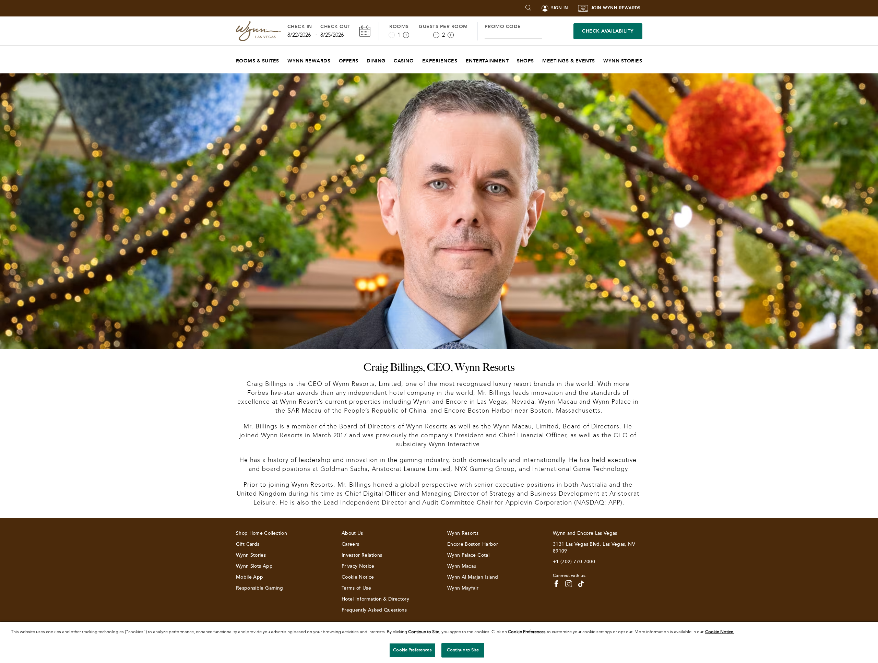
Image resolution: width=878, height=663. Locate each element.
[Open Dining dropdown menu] (390, 59)
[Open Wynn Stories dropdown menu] (646, 59)
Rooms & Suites (257, 61)
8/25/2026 (332, 35)
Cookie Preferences (412, 650)
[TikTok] (581, 583)
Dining (376, 61)
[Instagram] (568, 583)
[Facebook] (556, 583)
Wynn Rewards (308, 61)
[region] (439, 642)
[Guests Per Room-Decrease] (436, 35)
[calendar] (365, 31)
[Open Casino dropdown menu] (418, 59)
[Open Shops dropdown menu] (538, 59)
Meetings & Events (568, 61)
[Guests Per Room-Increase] (451, 35)
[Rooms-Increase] (406, 35)
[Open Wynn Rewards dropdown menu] (334, 59)
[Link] (258, 31)
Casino (404, 61)
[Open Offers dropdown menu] (362, 59)
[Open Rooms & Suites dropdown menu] (283, 59)
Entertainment (487, 61)
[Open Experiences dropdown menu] (461, 59)
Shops (525, 61)
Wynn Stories (622, 61)
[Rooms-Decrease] (392, 35)
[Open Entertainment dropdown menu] (513, 59)
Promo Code (503, 26)
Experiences (439, 61)
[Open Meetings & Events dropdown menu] (599, 59)
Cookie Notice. (719, 632)
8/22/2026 (299, 35)
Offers (348, 61)
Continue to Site (463, 650)
